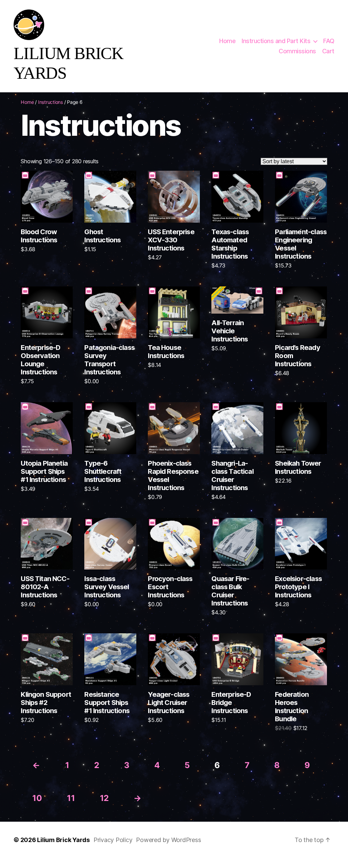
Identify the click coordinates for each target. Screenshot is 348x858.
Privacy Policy (113, 839)
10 (37, 798)
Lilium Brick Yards (63, 839)
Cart (328, 51)
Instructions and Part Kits (276, 40)
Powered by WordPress (168, 839)
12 (104, 798)
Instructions (50, 102)
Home (227, 40)
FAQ (328, 40)
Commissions (297, 51)
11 (71, 798)
